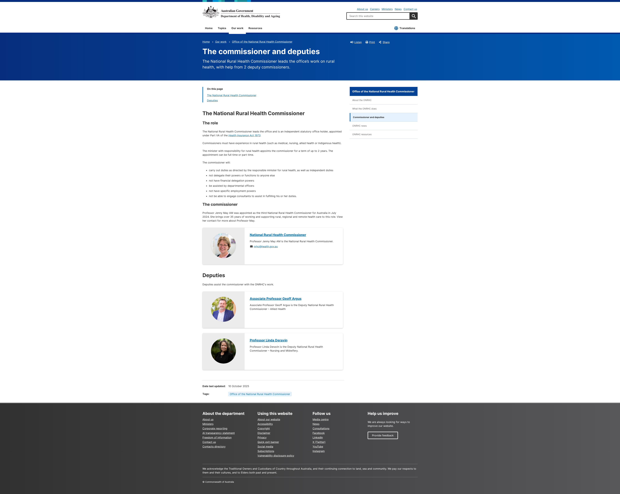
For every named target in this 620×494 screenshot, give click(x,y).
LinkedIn (318, 437)
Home (209, 28)
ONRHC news (359, 125)
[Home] (241, 12)
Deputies (212, 100)
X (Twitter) (319, 442)
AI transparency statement (218, 433)
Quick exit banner (268, 442)
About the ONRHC (362, 100)
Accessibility (265, 424)
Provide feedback (383, 435)
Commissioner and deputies (368, 117)
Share (386, 42)
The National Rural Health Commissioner (231, 95)
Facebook (319, 433)
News (398, 9)
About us (362, 9)
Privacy (262, 437)
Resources (255, 28)
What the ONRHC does (364, 108)
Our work (237, 28)
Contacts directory (214, 446)
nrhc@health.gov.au (266, 246)
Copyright (264, 428)
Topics (222, 28)
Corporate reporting (214, 428)
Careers (375, 9)
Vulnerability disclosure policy (276, 455)
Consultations (321, 428)
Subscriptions (266, 451)
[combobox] (378, 16)
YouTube (318, 446)
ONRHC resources (362, 134)
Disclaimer (264, 433)
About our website (269, 419)
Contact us (410, 9)
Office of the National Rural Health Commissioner (262, 41)
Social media (265, 446)
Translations (407, 28)
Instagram (319, 451)
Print (372, 42)
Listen (358, 42)
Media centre (321, 419)
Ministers (387, 9)
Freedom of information (217, 437)
